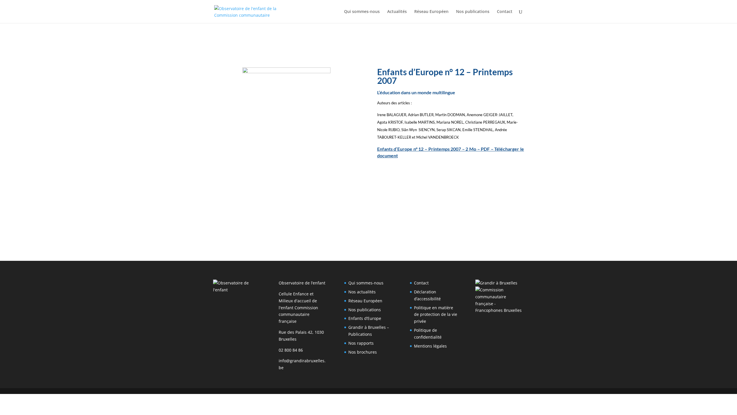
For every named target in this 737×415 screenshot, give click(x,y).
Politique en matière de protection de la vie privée (435, 314)
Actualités (397, 12)
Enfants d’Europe (364, 318)
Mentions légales (430, 346)
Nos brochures (362, 352)
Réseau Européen (431, 12)
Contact (504, 12)
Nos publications (472, 12)
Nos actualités (362, 292)
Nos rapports (361, 343)
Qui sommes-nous (362, 12)
